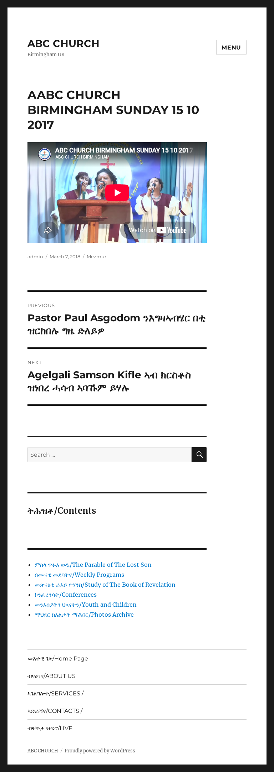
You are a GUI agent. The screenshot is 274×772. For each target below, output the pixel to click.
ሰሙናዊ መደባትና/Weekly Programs (79, 574)
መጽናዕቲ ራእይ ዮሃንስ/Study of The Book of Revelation (105, 584)
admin (35, 256)
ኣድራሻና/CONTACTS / (54, 711)
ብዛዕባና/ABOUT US (51, 676)
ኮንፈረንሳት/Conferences (66, 594)
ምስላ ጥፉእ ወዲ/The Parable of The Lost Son (93, 564)
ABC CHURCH (63, 43)
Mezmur (96, 256)
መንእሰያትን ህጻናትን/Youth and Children (86, 604)
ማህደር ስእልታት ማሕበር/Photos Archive (84, 614)
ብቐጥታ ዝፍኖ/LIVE (49, 728)
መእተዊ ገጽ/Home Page (57, 658)
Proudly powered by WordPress (100, 751)
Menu (231, 47)
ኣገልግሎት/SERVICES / (55, 693)
